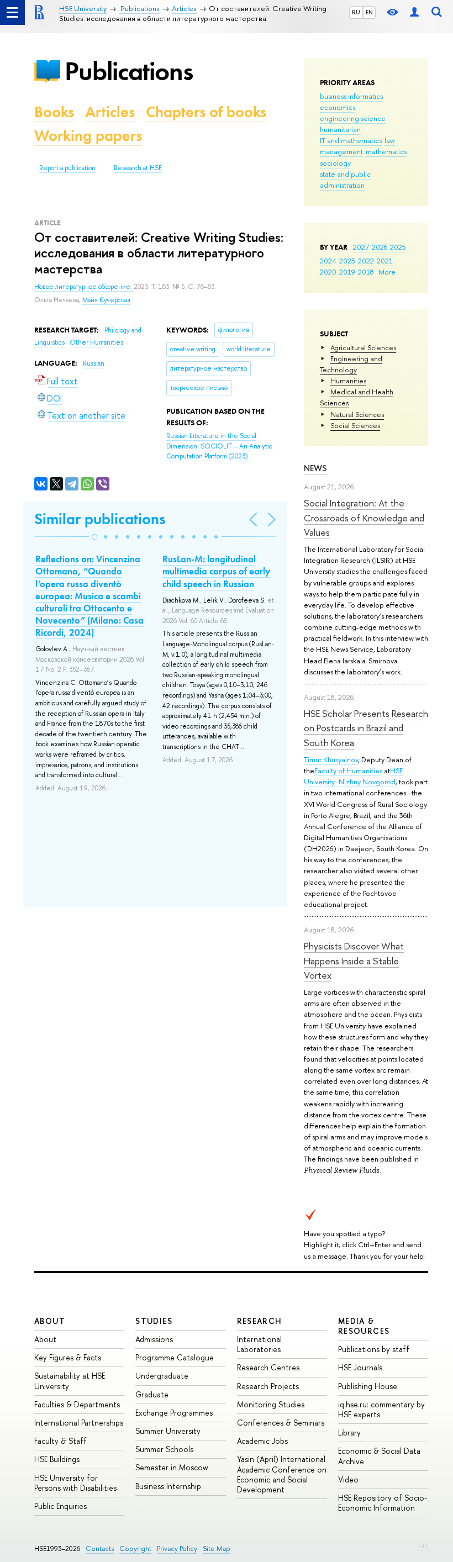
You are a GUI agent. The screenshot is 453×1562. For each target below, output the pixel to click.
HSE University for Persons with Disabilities (75, 1483)
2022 (366, 261)
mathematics (386, 151)
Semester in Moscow (171, 1467)
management (341, 151)
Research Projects (268, 1386)
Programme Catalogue (174, 1357)
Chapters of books (206, 112)
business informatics (351, 96)
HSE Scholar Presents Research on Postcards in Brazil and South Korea (366, 728)
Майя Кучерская (106, 299)
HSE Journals (360, 1367)
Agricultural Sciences (363, 347)
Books (54, 112)
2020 (328, 272)
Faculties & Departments (77, 1404)
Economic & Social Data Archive (379, 1455)
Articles (110, 112)
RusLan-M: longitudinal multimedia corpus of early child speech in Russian (216, 571)
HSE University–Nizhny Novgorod (353, 776)
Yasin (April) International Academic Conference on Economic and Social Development (281, 1474)
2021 (385, 261)
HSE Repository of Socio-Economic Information (382, 1502)
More (387, 272)
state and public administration (345, 179)
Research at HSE (138, 167)
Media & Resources (364, 1326)
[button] (94, 536)
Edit (423, 1546)
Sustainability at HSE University (69, 1380)
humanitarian (340, 129)
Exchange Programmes (174, 1412)
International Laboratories (259, 1344)
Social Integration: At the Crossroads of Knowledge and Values (364, 518)
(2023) (219, 446)
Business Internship (168, 1486)
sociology (335, 163)
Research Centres (268, 1367)
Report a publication (67, 167)
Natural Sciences (357, 414)
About (49, 1321)
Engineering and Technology (351, 363)
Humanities (348, 381)
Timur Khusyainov (331, 759)
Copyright (135, 1548)
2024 (328, 261)
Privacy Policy (177, 1548)
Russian (93, 363)
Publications (129, 71)
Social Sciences (355, 425)
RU (356, 12)
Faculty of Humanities (348, 770)
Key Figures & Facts (67, 1357)
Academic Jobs (262, 1441)
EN (369, 12)
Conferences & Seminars (280, 1422)
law (389, 140)
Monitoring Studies (270, 1404)
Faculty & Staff (60, 1441)
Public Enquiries (60, 1506)
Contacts (100, 1548)
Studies (153, 1321)
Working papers (88, 135)
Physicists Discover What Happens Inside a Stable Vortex (354, 960)
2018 (366, 272)
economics (337, 107)
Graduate (151, 1394)
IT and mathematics (351, 140)
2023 (347, 261)
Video (348, 1479)
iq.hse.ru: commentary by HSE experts (381, 1409)
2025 (398, 247)
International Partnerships (78, 1422)
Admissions (154, 1339)
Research (259, 1321)
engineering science (353, 118)
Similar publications (99, 519)
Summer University (168, 1431)
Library (349, 1432)
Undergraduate (161, 1375)
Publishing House (367, 1386)
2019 (347, 272)
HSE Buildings (57, 1459)
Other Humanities (96, 342)
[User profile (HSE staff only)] (414, 12)
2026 (379, 247)
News (315, 468)
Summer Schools (164, 1449)
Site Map (216, 1548)
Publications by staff (373, 1349)
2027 (361, 247)
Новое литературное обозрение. (84, 286)
